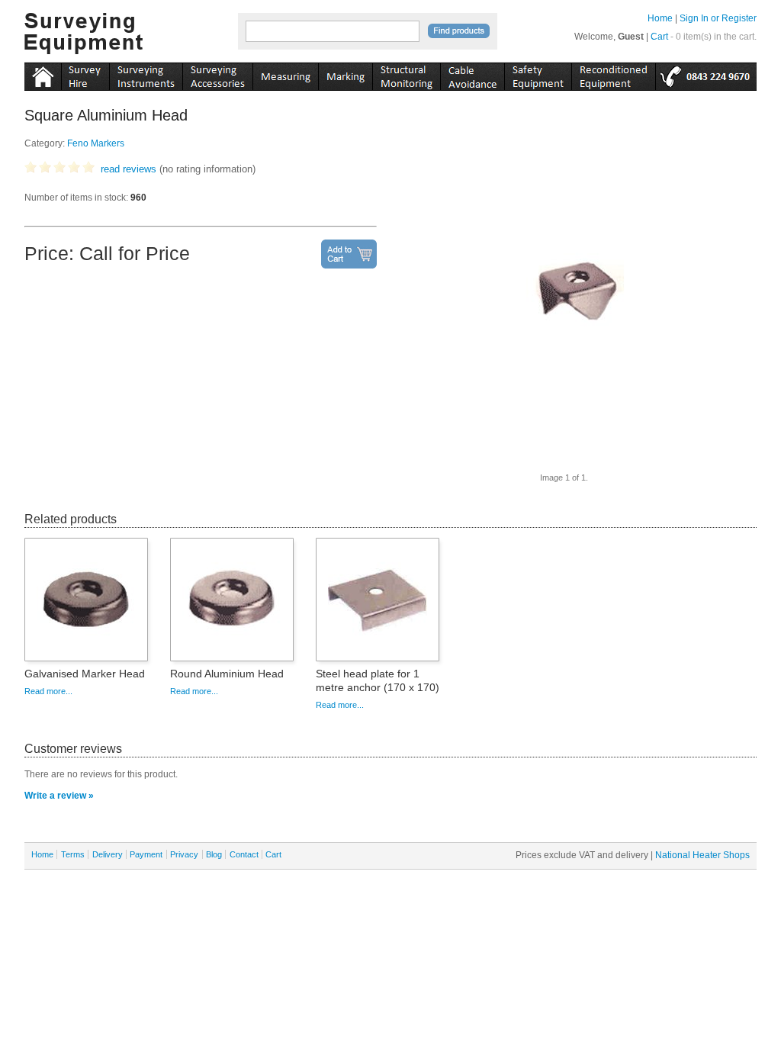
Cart (659, 36)
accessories (217, 74)
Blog (214, 854)
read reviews (128, 169)
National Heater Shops (702, 855)
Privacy (184, 854)
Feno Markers (95, 143)
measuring (285, 74)
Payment (146, 854)
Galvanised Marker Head (84, 673)
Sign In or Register (718, 18)
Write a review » (59, 795)
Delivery (107, 854)
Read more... (48, 691)
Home (660, 18)
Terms (73, 854)
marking (345, 74)
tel (706, 74)
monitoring (406, 74)
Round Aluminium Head (227, 673)
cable (472, 74)
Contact (244, 854)
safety (537, 74)
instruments (85, 74)
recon (613, 74)
